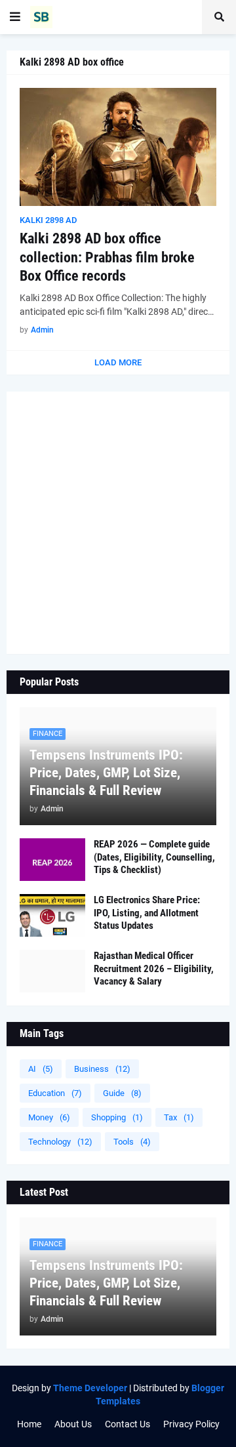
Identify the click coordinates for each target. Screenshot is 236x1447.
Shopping (117, 1117)
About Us (73, 1424)
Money (49, 1117)
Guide (122, 1093)
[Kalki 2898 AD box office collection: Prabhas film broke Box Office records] (118, 147)
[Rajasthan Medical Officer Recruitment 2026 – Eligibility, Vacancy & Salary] (52, 971)
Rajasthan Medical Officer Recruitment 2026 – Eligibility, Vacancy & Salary (154, 968)
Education (55, 1093)
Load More (118, 362)
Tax (179, 1117)
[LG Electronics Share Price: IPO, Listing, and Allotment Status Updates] (52, 915)
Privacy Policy (191, 1424)
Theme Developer (90, 1388)
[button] (15, 17)
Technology (60, 1142)
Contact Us (127, 1424)
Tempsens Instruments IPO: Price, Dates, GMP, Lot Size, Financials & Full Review (106, 773)
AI (40, 1069)
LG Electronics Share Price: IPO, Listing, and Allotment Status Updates (147, 912)
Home (29, 1424)
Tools (132, 1142)
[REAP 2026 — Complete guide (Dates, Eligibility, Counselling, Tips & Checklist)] (52, 859)
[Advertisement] (118, 523)
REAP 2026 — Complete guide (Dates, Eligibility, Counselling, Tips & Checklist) (154, 857)
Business (102, 1069)
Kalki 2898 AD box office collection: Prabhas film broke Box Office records (107, 257)
